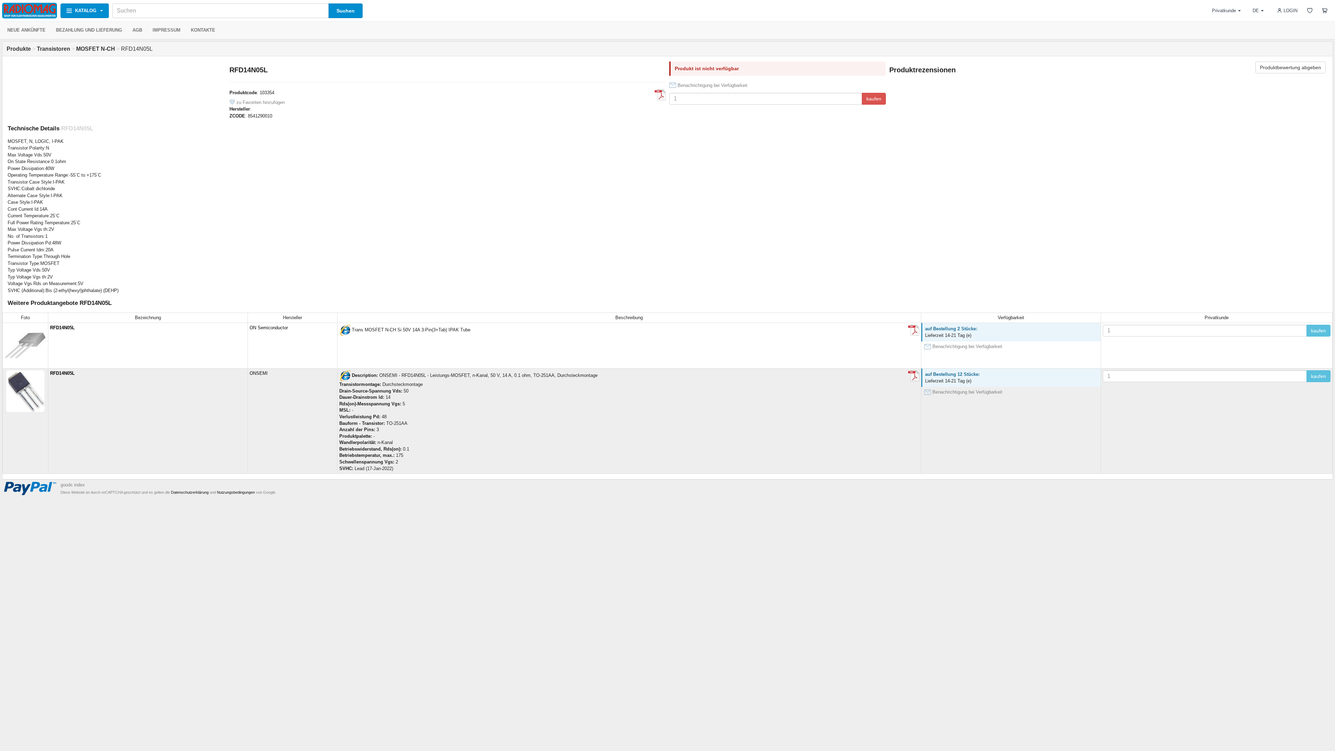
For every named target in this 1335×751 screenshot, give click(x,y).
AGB (137, 30)
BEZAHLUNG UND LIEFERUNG (89, 30)
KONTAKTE (203, 30)
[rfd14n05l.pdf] (913, 330)
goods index (72, 484)
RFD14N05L (62, 327)
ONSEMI (259, 373)
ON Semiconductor (269, 327)
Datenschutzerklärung (190, 492)
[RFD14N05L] (344, 330)
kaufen (873, 99)
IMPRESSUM (166, 30)
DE (1256, 10)
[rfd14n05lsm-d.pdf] (660, 94)
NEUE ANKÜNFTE (26, 30)
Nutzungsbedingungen (236, 492)
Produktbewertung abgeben (1290, 67)
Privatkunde (1224, 10)
